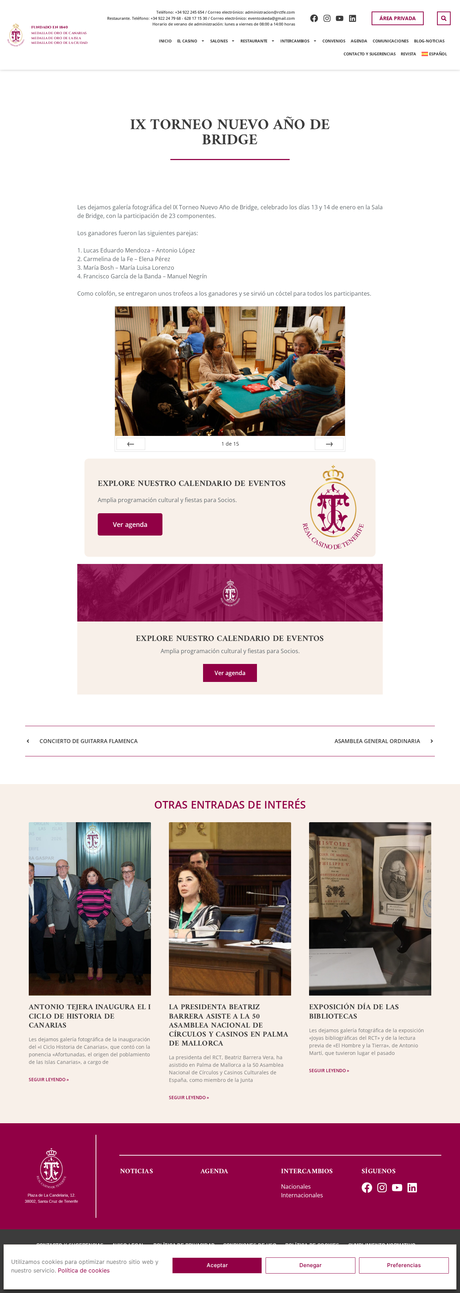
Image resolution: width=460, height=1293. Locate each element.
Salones (219, 41)
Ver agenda (130, 524)
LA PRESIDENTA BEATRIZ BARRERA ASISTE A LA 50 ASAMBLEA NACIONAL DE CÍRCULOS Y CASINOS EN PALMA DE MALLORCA (228, 1025)
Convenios (333, 41)
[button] (444, 18)
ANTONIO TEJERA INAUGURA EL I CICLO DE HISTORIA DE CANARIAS (90, 1016)
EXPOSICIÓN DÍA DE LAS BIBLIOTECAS (354, 1012)
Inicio (165, 41)
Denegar (310, 1265)
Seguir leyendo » (49, 1079)
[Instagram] (326, 18)
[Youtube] (339, 18)
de (230, 443)
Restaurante (253, 41)
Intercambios (294, 41)
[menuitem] (434, 53)
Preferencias (404, 1265)
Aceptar (217, 1265)
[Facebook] (313, 18)
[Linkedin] (352, 18)
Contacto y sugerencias (370, 53)
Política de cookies (84, 1270)
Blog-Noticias (429, 41)
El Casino (187, 41)
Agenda (359, 41)
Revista (408, 53)
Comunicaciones (391, 41)
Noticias (136, 1172)
